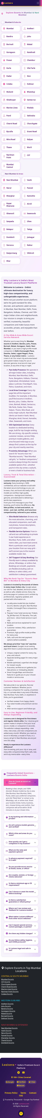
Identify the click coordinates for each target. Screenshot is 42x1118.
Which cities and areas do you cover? (20, 834)
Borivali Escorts (7, 1016)
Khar (8, 261)
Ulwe (29, 221)
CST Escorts (5, 982)
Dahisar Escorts (7, 1018)
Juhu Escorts (6, 1006)
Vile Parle (31, 68)
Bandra (9, 36)
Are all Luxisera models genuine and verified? (21, 826)
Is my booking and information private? (21, 818)
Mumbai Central (10, 165)
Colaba (9, 84)
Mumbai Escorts (7, 979)
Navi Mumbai (12, 180)
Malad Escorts (6, 1013)
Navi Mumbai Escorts (9, 1028)
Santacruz (31, 100)
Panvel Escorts (6, 1035)
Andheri (30, 28)
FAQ (21, 1095)
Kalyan (30, 139)
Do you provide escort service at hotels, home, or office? (20, 868)
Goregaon (10, 52)
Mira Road (10, 139)
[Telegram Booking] (18, 1072)
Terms (23, 1092)
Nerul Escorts (6, 1033)
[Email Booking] (23, 1072)
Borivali (9, 44)
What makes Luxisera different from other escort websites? (21, 917)
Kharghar (10, 196)
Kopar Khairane (10, 204)
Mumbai (10, 28)
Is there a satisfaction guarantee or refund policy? (20, 901)
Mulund (9, 92)
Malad (29, 44)
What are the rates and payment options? (18, 851)
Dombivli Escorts (7, 1043)
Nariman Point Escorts (10, 991)
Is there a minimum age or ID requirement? (20, 884)
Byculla (9, 131)
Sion (29, 76)
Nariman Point (10, 156)
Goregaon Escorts (8, 1011)
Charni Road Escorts (9, 987)
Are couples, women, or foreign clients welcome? (21, 876)
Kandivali (31, 52)
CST (28, 155)
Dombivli (10, 237)
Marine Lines (12, 108)
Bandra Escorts (7, 1009)
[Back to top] (21, 1113)
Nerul (8, 188)
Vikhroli (30, 253)
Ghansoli (10, 213)
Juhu (29, 36)
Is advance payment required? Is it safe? (21, 859)
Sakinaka (31, 115)
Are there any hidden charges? (21, 933)
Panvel (30, 188)
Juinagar (30, 237)
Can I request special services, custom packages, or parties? (20, 926)
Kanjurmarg (11, 253)
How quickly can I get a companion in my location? (19, 843)
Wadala (30, 108)
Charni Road (11, 123)
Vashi (29, 180)
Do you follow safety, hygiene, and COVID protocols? (20, 941)
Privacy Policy (11, 1092)
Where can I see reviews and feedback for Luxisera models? (21, 909)
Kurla (8, 68)
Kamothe (31, 196)
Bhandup (31, 92)
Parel (8, 115)
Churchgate (32, 123)
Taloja (29, 229)
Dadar (9, 76)
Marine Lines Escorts (9, 989)
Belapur (9, 229)
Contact (32, 1092)
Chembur (31, 60)
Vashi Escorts (6, 1030)
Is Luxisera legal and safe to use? (20, 949)
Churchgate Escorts (8, 984)
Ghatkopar (11, 100)
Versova (10, 245)
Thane (9, 147)
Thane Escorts (6, 1040)
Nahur (30, 245)
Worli (29, 147)
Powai (9, 60)
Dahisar (30, 84)
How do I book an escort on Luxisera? (19, 782)
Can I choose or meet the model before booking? (21, 892)
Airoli (29, 204)
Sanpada (10, 221)
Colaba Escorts (7, 994)
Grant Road (32, 131)
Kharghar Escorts (8, 1038)
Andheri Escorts (7, 1004)
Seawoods (31, 213)
